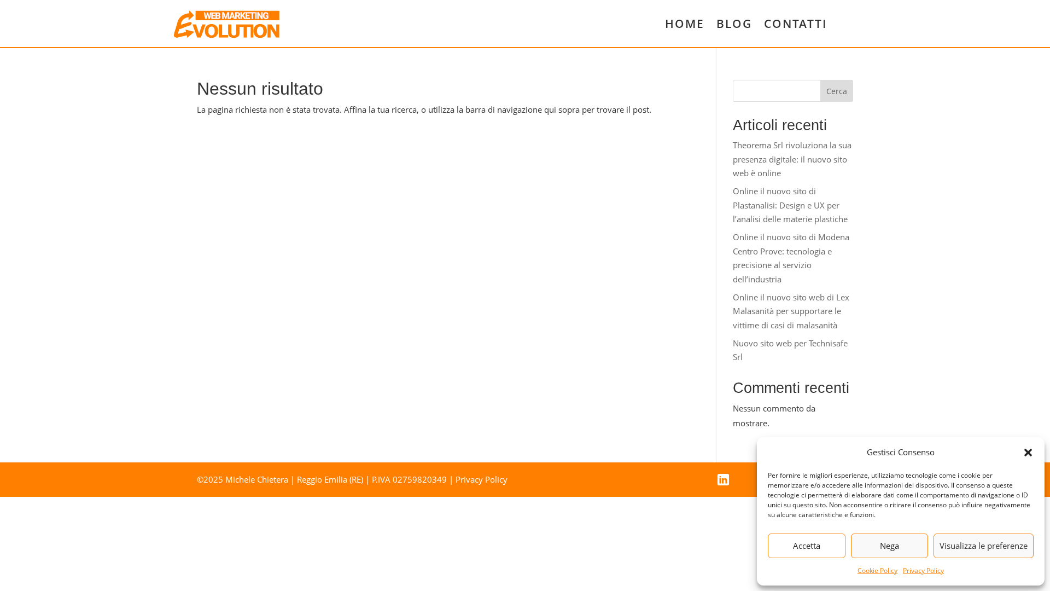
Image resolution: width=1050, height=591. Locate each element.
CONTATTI (795, 23)
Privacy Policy (923, 570)
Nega (889, 545)
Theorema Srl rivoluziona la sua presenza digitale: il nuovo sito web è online (792, 159)
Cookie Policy (877, 570)
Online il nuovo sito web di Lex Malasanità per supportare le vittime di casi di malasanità (791, 311)
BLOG (734, 23)
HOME (684, 23)
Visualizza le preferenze (984, 545)
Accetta (806, 545)
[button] (1028, 452)
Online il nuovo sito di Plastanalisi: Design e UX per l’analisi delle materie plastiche (790, 205)
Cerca (836, 91)
